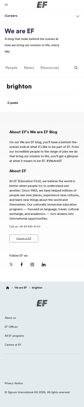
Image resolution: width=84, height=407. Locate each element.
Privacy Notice (14, 383)
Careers (11, 16)
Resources (49, 67)
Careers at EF (23, 238)
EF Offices (11, 327)
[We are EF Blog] (19, 30)
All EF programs (14, 336)
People (11, 67)
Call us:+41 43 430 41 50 (24, 226)
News (29, 67)
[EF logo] (42, 303)
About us (10, 318)
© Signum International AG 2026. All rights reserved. (37, 392)
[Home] (7, 287)
